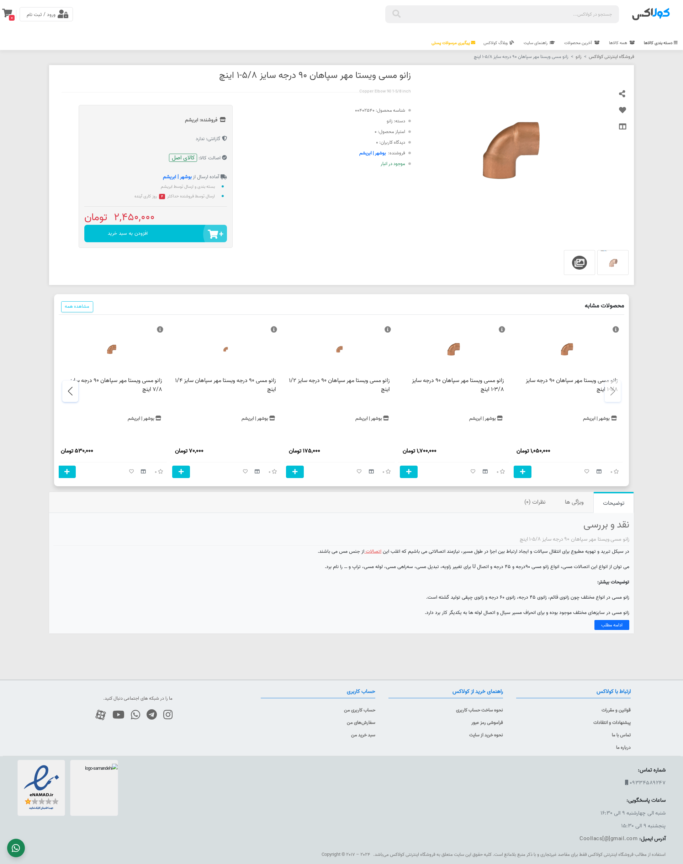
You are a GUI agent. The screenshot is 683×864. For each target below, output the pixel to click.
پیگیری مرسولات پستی (451, 43)
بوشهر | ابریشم (372, 153)
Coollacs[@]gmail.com (608, 838)
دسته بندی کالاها (659, 43)
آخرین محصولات (578, 43)
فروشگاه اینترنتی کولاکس (611, 56)
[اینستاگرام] (165, 715)
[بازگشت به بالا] (670, 829)
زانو (579, 56)
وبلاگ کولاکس (496, 43)
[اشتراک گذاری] (626, 97)
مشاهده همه (77, 306)
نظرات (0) (535, 501)
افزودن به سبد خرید (128, 233)
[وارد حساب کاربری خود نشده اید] (626, 113)
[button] (70, 391)
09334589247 (648, 782)
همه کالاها (618, 43)
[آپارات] (98, 715)
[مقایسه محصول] (626, 130)
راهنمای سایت (536, 43)
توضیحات (613, 503)
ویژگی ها (574, 501)
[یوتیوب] (116, 715)
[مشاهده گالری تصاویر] (613, 262)
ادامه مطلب (612, 625)
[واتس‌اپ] (133, 715)
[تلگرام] (149, 715)
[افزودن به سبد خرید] (522, 472)
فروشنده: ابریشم (202, 120)
